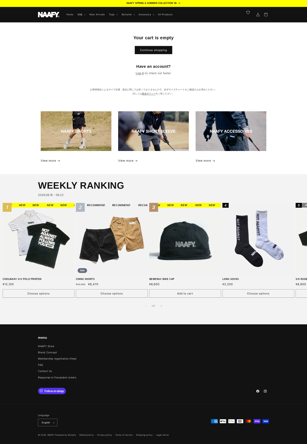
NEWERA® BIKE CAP (170, 239)
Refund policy (86, 435)
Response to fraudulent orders (57, 377)
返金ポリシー (149, 93)
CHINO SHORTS (92, 239)
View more (48, 160)
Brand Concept (47, 352)
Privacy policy (104, 435)
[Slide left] (146, 306)
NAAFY (50, 435)
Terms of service (124, 435)
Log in (140, 73)
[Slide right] (161, 306)
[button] (81, 14)
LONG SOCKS (237, 239)
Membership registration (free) (57, 358)
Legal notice (162, 435)
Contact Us (45, 371)
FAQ (40, 364)
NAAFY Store (46, 345)
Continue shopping (153, 50)
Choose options (38, 293)
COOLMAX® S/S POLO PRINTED (32, 239)
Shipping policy (144, 435)
